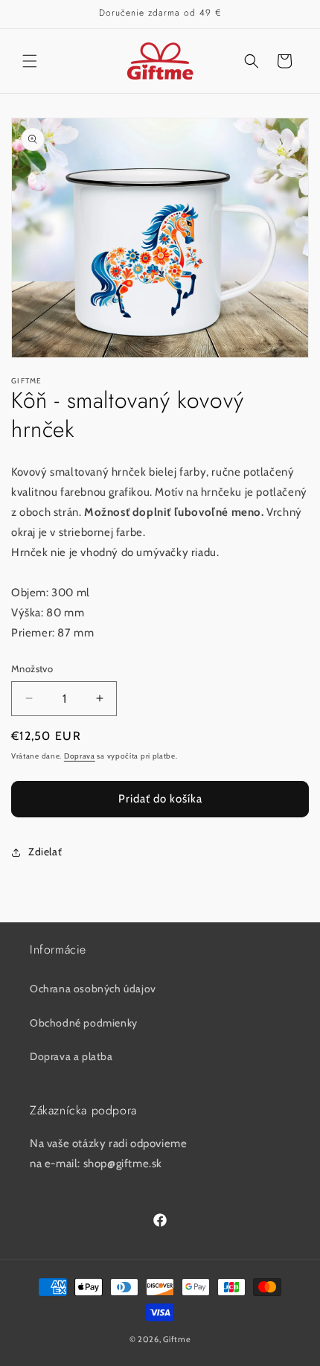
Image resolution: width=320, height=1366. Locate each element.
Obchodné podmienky (84, 1023)
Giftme (177, 1339)
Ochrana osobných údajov (93, 988)
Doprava (79, 756)
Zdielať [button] (45, 851)
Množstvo (32, 668)
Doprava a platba (71, 1056)
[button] (29, 61)
